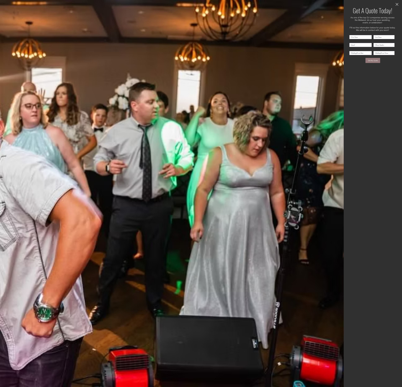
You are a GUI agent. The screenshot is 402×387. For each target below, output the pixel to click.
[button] (397, 4)
